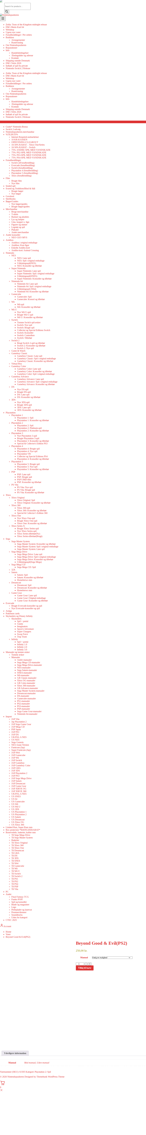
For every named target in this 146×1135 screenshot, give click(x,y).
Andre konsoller (13, 235)
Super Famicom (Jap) (21, 750)
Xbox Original (18, 497)
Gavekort (10, 196)
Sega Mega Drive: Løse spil (29, 554)
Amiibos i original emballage (24, 242)
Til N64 (14, 863)
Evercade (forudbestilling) (23, 165)
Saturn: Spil (22, 575)
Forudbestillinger (13, 160)
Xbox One (16, 515)
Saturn (14, 572)
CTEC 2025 (11, 920)
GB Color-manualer (26, 683)
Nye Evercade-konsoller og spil (25, 608)
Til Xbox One (17, 848)
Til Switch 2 (16, 876)
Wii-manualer (23, 675)
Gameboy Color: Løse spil (29, 369)
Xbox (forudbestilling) (21, 175)
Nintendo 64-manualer (27, 714)
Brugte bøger (17, 191)
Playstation (11, 412)
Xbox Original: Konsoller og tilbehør (33, 503)
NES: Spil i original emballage (30, 260)
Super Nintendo (18, 268)
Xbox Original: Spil (26, 500)
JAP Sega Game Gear (21, 724)
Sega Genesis (17, 742)
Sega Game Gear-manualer (29, 711)
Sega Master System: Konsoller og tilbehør (36, 544)
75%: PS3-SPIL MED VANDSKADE (28, 155)
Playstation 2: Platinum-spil (29, 428)
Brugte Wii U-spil (25, 315)
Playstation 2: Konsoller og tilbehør (33, 430)
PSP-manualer (23, 709)
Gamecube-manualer (26, 698)
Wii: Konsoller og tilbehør (28, 307)
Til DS (14, 855)
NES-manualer (24, 667)
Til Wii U (15, 871)
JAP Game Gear (18, 786)
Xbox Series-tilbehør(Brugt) (29, 536)
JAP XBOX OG (18, 788)
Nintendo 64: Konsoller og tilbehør (33, 291)
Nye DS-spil (22, 389)
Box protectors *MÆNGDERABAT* (23, 830)
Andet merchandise (20, 232)
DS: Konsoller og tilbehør (28, 397)
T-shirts (14, 214)
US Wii (14, 804)
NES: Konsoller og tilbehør (29, 266)
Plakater (15, 230)
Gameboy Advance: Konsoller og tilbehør (36, 384)
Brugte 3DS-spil (24, 405)
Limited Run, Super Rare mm (19, 827)
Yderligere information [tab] (15, 1053)
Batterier (15, 840)
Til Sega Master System (22, 837)
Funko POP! (17, 899)
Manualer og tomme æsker (18, 652)
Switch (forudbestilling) (22, 168)
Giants (20, 624)
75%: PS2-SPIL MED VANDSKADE (28, 152)
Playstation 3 (17, 433)
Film (8, 178)
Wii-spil (20, 304)
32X (13, 570)
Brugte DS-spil (24, 392)
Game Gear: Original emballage (31, 598)
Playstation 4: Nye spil (27, 451)
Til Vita (14, 889)
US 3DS (15, 809)
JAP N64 (15, 752)
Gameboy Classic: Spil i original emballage (36, 358)
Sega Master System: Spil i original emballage (37, 546)
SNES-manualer (24, 673)
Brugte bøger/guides (20, 206)
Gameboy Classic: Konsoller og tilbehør (35, 361)
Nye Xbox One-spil (26, 518)
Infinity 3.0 (22, 649)
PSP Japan (16, 729)
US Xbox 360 (17, 824)
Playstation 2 (17, 423)
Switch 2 (15, 340)
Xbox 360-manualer (26, 685)
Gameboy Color (18, 366)
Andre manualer (24, 660)
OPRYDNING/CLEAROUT (24, 142)
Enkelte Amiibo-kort (20, 248)
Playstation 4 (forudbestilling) (24, 170)
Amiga (9, 611)
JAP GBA (16, 768)
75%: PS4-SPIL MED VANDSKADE (28, 157)
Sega (8, 539)
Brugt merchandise (19, 211)
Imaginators (22, 626)
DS (12, 387)
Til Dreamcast (17, 850)
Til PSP (14, 886)
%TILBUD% (12, 134)
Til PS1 (14, 879)
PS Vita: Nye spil (25, 487)
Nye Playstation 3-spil (27, 436)
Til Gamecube (17, 866)
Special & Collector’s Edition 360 (32, 513)
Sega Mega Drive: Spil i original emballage (36, 557)
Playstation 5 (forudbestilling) (24, 173)
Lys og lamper (17, 219)
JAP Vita (15, 719)
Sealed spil (10, 186)
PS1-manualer (23, 701)
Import (9, 716)
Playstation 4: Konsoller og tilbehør (33, 459)
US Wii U (15, 806)
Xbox (8, 495)
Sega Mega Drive (19, 551)
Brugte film (16, 181)
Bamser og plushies (20, 217)
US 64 (14, 799)
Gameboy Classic (19, 353)
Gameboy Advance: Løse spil (30, 379)
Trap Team (22, 636)
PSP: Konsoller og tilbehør (29, 482)
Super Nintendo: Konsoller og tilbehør (34, 278)
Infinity (14, 639)
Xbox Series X (18, 526)
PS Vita (14, 485)
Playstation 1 (17, 415)
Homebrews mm (24, 580)
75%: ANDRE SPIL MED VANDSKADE (30, 150)
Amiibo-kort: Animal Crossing (25, 250)
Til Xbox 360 (17, 845)
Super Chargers (24, 631)
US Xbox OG (17, 822)
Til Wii (14, 868)
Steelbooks (11, 199)
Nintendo (10, 253)
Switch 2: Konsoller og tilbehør (31, 345)
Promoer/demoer (18, 912)
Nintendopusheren (15, 1076)
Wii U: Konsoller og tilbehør (30, 317)
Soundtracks (17, 915)
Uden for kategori (19, 917)
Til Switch (16, 873)
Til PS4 (14, 884)
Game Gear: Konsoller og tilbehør (32, 600)
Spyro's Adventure (25, 629)
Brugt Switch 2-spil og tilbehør (31, 343)
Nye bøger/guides (19, 204)
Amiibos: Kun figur (20, 245)
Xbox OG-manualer (26, 680)
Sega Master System (20, 541)
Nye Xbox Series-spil (26, 531)
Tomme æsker (17, 654)
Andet (8, 894)
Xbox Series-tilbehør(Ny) (28, 533)
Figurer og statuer (19, 224)
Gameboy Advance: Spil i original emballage (37, 381)
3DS (13, 400)
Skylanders (16, 618)
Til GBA (15, 853)
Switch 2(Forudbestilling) (22, 163)
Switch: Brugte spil (25, 327)
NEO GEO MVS (19, 237)
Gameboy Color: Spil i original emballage (36, 374)
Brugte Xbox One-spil (27, 521)
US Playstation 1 (19, 812)
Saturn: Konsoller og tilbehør (30, 577)
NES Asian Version (20, 745)
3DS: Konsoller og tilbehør (29, 410)
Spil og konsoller (19, 902)
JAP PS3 (15, 776)
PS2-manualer (23, 703)
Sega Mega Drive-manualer (29, 665)
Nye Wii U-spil (24, 312)
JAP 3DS (15, 770)
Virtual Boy (16, 363)
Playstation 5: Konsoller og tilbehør (33, 469)
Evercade (10, 603)
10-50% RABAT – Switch (23, 147)
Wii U (14, 309)
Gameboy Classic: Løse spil (29, 356)
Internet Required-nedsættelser (25, 137)
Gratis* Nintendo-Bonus (17, 126)
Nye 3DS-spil (23, 402)
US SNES (16, 796)
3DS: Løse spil (24, 407)
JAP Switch (16, 760)
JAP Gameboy (18, 763)
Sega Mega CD (18, 564)
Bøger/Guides (12, 201)
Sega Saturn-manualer (27, 670)
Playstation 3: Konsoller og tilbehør (33, 441)
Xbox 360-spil (23, 508)
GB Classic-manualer (26, 678)
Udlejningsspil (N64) (26, 289)
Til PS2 (14, 881)
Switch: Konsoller (25, 333)
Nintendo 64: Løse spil (27, 284)
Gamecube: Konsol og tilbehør (31, 299)
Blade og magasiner (20, 904)
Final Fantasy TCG (20, 897)
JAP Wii (15, 758)
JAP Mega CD (18, 727)
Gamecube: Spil (24, 296)
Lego (13, 907)
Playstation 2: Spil (25, 425)
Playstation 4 (17, 446)
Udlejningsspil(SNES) (27, 276)
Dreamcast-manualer (26, 693)
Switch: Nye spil (24, 325)
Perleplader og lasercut (21, 909)
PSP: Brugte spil (24, 477)
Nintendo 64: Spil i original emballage (34, 286)
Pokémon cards (13, 613)
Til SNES (15, 861)
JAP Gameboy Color (20, 765)
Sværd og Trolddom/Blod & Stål (20, 188)
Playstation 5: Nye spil (27, 466)
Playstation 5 (17, 461)
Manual (84, 957)
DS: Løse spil (23, 394)
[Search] (6, 12)
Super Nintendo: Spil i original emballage (35, 273)
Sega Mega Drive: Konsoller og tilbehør (35, 559)
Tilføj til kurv (84, 968)
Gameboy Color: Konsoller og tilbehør (34, 371)
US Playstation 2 (19, 814)
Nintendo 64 (17, 281)
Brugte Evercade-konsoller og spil (26, 606)
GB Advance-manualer (27, 688)
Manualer (15, 657)
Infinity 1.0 (22, 644)
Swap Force (22, 634)
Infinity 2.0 (22, 647)
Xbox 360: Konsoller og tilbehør (31, 510)
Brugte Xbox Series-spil (28, 528)
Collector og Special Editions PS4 (32, 456)
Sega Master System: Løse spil (31, 549)
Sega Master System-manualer (30, 691)
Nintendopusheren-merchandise (20, 132)
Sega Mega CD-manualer (28, 662)
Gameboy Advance (20, 376)
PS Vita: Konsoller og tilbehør (30, 492)
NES (13, 255)
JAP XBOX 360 (18, 791)
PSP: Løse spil (23, 474)
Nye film (15, 183)
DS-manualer (23, 696)
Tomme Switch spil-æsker (28, 322)
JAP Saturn (16, 781)
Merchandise (11, 209)
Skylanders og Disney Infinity (19, 616)
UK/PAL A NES (19, 737)
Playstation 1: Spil (25, 418)
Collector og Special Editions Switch (33, 330)
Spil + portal (22, 621)
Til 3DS (15, 858)
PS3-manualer (23, 706)
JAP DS (15, 734)
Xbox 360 (16, 505)
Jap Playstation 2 (19, 721)
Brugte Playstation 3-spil (28, 438)
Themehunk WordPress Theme (50, 1076)
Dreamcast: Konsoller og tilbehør (32, 588)
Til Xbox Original (19, 843)
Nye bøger (16, 193)
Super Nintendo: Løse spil (29, 271)
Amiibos (9, 240)
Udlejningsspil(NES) (26, 263)
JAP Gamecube (18, 755)
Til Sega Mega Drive (20, 835)
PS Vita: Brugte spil (26, 490)
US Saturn (16, 817)
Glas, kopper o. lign (20, 222)
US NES (15, 739)
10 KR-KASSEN (19, 139)
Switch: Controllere (26, 335)
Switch (14, 320)
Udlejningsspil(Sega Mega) (29, 562)
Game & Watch (18, 351)
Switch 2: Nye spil (25, 348)
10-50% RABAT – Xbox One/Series (28, 145)
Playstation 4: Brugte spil (28, 448)
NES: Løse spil (24, 258)
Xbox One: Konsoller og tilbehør (32, 523)
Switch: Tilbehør (24, 338)
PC (7, 891)
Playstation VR (24, 454)
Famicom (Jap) (18, 747)
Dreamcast (16, 582)
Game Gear (16, 593)
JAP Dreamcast (18, 783)
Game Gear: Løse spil (27, 595)
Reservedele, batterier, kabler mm (21, 832)
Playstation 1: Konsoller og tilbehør (33, 420)
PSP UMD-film (24, 479)
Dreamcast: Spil (24, 585)
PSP (13, 472)
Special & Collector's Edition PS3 (32, 443)
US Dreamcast (18, 819)
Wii (13, 302)
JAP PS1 (15, 732)
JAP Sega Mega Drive (21, 778)
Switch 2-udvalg (13, 129)
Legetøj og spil (18, 227)
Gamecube (16, 294)
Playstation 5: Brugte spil (28, 464)
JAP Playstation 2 (19, 773)
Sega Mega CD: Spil (26, 567)
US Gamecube (18, 801)
